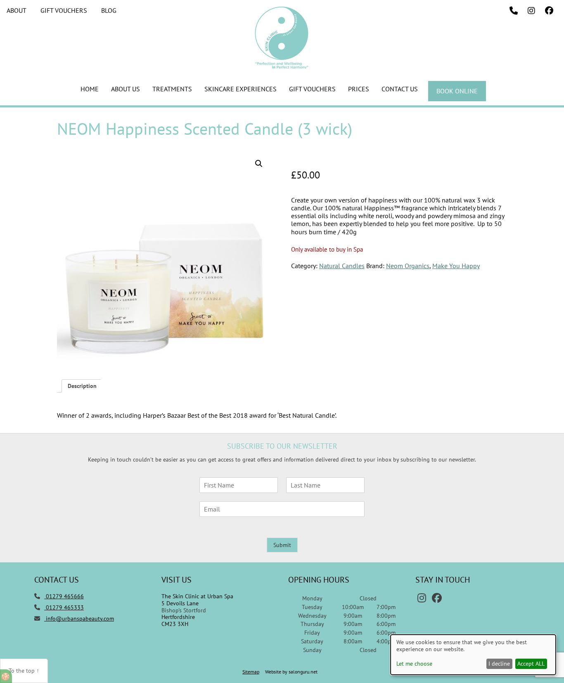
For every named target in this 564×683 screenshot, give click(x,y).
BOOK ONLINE (457, 91)
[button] (258, 163)
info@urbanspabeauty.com (80, 618)
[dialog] (473, 655)
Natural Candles (342, 266)
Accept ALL (531, 663)
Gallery (124, 152)
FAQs (121, 167)
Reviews (125, 198)
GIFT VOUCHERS (63, 10)
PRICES (358, 89)
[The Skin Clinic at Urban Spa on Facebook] (549, 10)
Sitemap (250, 672)
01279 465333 (64, 607)
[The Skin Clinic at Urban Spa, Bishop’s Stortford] (282, 66)
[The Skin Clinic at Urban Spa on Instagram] (531, 10)
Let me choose (414, 663)
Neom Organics (407, 266)
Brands (124, 137)
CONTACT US (400, 89)
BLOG (108, 10)
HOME (90, 89)
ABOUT (16, 10)
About (122, 122)
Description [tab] (82, 386)
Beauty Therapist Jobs (142, 183)
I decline (499, 663)
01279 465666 (64, 596)
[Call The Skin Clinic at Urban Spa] (513, 10)
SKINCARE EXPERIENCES (240, 89)
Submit (282, 545)
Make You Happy (456, 266)
